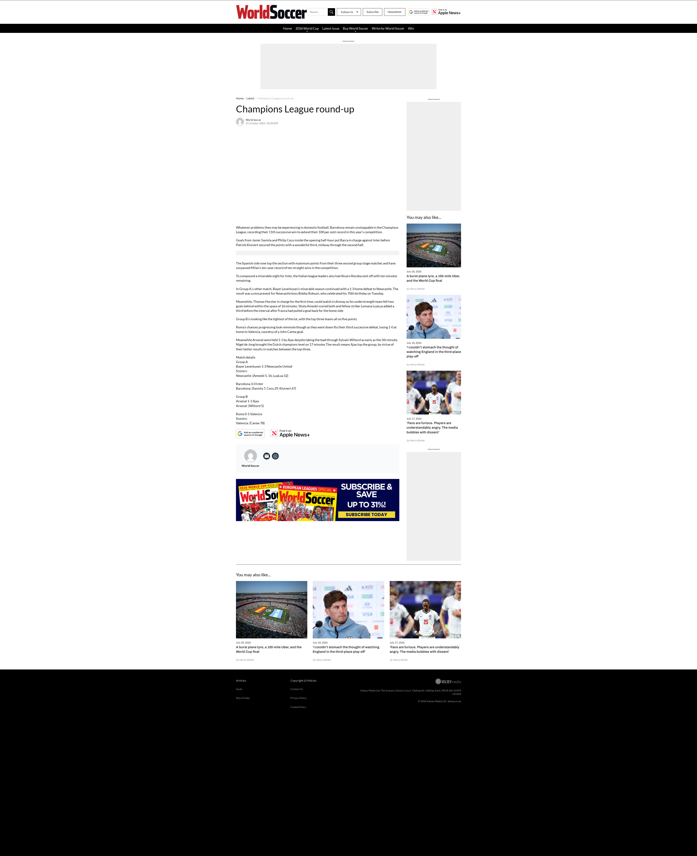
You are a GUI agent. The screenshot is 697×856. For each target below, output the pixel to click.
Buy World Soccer (355, 28)
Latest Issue (330, 28)
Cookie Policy (298, 707)
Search (331, 12)
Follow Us (347, 12)
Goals (239, 689)
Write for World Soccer (388, 28)
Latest (250, 98)
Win (411, 28)
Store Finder (243, 697)
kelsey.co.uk (454, 701)
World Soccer (253, 119)
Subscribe (372, 11)
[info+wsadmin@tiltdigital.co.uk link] (266, 456)
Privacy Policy (298, 697)
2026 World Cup (307, 28)
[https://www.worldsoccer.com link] (275, 456)
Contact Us (296, 689)
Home (287, 28)
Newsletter (395, 11)
